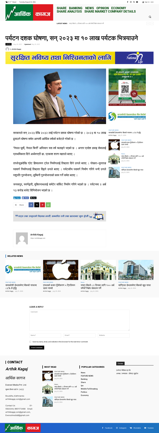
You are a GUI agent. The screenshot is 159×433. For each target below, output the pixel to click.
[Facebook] (127, 2)
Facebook (108, 428)
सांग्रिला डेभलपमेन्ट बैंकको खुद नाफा (79, 23)
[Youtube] (137, 2)
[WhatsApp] (48, 204)
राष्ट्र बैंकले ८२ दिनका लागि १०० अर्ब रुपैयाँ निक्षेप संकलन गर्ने (132, 157)
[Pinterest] (42, 204)
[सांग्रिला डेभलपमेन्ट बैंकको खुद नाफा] (114, 172)
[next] (152, 23)
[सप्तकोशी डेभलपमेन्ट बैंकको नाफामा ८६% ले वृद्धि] (127, 117)
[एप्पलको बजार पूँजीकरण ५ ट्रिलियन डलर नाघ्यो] (114, 145)
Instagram (122, 428)
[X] (134, 2)
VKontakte (137, 428)
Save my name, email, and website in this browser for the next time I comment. (60, 342)
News (8, 44)
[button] (150, 16)
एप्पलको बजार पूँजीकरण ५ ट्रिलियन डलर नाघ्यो (65, 375)
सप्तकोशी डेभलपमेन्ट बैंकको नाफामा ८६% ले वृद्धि (125, 133)
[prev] (148, 23)
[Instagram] (130, 2)
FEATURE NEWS (114, 130)
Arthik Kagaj (16, 49)
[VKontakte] (131, 428)
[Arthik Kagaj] (7, 49)
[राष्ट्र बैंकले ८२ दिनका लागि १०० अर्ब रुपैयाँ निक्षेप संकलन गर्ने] (114, 158)
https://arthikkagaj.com (37, 238)
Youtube (151, 428)
